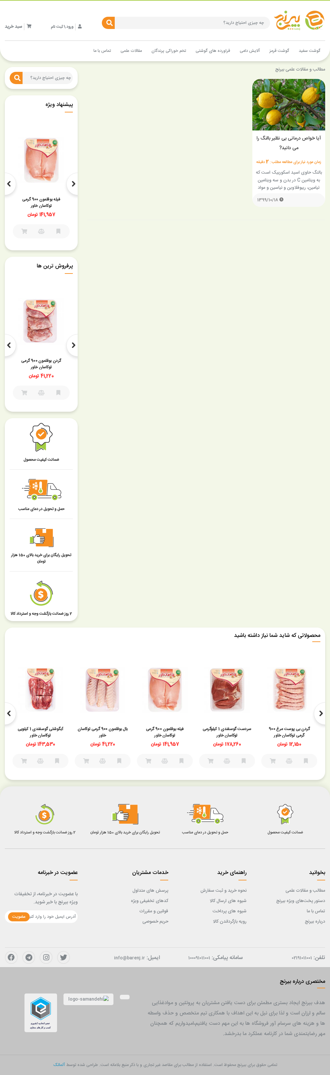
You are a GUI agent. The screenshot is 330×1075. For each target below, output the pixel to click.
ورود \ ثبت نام (62, 27)
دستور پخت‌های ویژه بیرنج (300, 901)
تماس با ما (316, 911)
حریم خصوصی (155, 922)
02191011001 (302, 958)
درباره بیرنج (315, 922)
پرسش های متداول (150, 891)
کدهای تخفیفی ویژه (149, 901)
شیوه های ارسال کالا (228, 901)
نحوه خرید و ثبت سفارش (223, 891)
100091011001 (199, 958)
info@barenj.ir (129, 958)
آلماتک (59, 1065)
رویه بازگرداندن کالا (230, 922)
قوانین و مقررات (153, 911)
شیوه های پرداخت (230, 911)
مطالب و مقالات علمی (305, 891)
